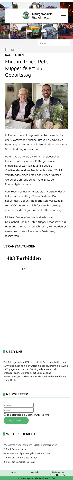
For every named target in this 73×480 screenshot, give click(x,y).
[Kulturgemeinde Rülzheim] (36, 15)
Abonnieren (16, 420)
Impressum (13, 472)
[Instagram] (64, 475)
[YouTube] (57, 475)
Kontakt (35, 472)
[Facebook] (50, 475)
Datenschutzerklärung (37, 414)
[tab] (29, 31)
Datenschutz (59, 472)
